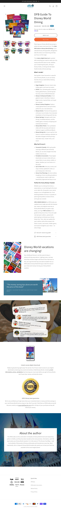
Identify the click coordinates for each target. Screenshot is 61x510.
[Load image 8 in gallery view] (27, 51)
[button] (4, 6)
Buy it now (46, 39)
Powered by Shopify (33, 506)
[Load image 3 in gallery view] (20, 44)
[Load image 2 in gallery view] (14, 44)
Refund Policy (34, 488)
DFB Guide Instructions (36, 485)
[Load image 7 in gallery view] (20, 51)
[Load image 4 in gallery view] (27, 44)
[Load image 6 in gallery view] (14, 51)
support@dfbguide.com (24, 405)
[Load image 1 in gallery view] (7, 44)
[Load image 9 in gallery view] (7, 57)
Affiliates (33, 481)
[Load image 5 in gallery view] (7, 51)
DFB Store (28, 506)
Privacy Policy (34, 491)
